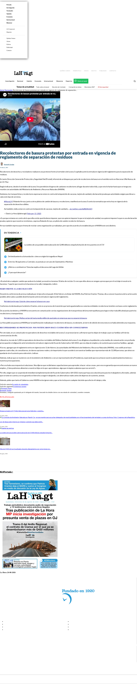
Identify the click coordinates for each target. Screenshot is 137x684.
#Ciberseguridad (103, 87)
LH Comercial (11, 29)
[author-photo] (6, 388)
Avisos (8, 41)
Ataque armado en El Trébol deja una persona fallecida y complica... (22, 411)
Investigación (10, 8)
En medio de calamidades (20, 384)
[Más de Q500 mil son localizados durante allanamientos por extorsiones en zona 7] (5, 444)
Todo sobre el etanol (42, 87)
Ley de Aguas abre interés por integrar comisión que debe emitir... (21, 422)
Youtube (9, 661)
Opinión (9, 14)
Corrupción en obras (75, 87)
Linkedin (9, 656)
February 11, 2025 (34, 213)
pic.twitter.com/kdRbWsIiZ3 (81, 209)
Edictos (9, 44)
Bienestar (9, 23)
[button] (134, 81)
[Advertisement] (60, 462)
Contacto (9, 50)
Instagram (9, 653)
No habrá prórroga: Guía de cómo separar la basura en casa (27, 301)
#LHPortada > (6, 472)
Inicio (2, 90)
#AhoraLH (8, 201)
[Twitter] (129, 62)
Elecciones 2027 (90, 87)
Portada (9, 5)
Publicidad (10, 47)
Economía (10, 17)
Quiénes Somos (11, 38)
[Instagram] (122, 62)
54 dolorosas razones (19, 386)
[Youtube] (133, 62)
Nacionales (10, 11)
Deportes (9, 32)
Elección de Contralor (59, 87)
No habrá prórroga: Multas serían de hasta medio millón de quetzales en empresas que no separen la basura (45, 318)
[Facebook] (118, 62)
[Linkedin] (126, 62)
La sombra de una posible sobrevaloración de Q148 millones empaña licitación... (26, 433)
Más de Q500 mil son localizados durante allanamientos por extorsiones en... (25, 449)
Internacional (11, 20)
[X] (3, 658)
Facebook (9, 651)
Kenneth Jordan (9, 164)
